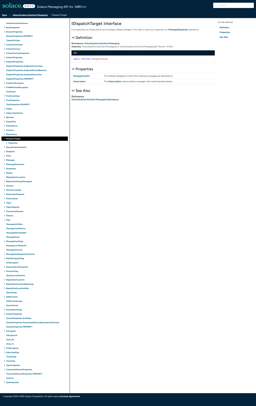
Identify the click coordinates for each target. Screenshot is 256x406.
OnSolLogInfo (12, 262)
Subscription (79, 81)
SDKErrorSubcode (14, 301)
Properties (12, 143)
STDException (12, 348)
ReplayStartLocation (15, 280)
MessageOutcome (14, 250)
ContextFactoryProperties (17, 53)
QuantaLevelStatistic (15, 275)
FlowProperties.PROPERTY (18, 104)
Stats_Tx (10, 344)
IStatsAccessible (13, 190)
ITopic (8, 203)
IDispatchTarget (13, 138)
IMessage (10, 160)
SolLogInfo (11, 331)
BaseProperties (13, 27)
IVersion (9, 215)
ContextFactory (13, 49)
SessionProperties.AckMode (18, 318)
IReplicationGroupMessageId (19, 181)
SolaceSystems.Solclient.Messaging (30, 15)
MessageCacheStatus (16, 228)
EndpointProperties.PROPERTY (20, 79)
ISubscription (12, 198)
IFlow (8, 156)
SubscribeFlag (12, 352)
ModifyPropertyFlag (15, 258)
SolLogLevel (11, 335)
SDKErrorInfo (12, 297)
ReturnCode (11, 292)
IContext (10, 130)
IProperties (11, 168)
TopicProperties (13, 365)
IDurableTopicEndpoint (16, 147)
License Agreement (70, 396)
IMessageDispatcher (15, 164)
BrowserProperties (14, 32)
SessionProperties (14, 314)
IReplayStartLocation (15, 177)
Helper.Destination (14, 113)
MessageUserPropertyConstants (20, 254)
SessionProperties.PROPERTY (19, 327)
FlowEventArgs (13, 96)
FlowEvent (11, 91)
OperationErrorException (17, 267)
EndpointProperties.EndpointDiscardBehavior (26, 70)
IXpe (8, 220)
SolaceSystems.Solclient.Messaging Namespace (95, 99)
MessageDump (12, 237)
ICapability (11, 121)
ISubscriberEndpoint (15, 194)
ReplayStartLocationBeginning (19, 284)
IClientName (11, 126)
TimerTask (10, 361)
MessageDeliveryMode (16, 233)
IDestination (11, 134)
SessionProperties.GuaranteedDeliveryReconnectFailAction (32, 322)
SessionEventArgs (14, 309)
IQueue (9, 173)
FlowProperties (13, 100)
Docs (4, 15)
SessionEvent (12, 305)
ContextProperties (14, 57)
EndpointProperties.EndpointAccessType (24, 66)
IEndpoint (10, 151)
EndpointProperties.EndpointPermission (24, 74)
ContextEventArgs (14, 44)
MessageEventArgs (14, 241)
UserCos (10, 378)
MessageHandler (81, 76)
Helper (9, 109)
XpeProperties (12, 382)
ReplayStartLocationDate (17, 288)
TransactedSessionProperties (19, 369)
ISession (9, 185)
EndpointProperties (14, 62)
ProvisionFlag (12, 271)
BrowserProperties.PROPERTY (19, 36)
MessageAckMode (14, 224)
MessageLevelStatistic (16, 245)
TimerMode (11, 357)
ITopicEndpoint (12, 207)
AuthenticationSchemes (17, 23)
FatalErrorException (15, 83)
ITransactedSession (14, 211)
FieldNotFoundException (17, 87)
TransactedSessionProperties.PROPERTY (24, 374)
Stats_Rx (10, 339)
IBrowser (10, 117)
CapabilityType (13, 40)
